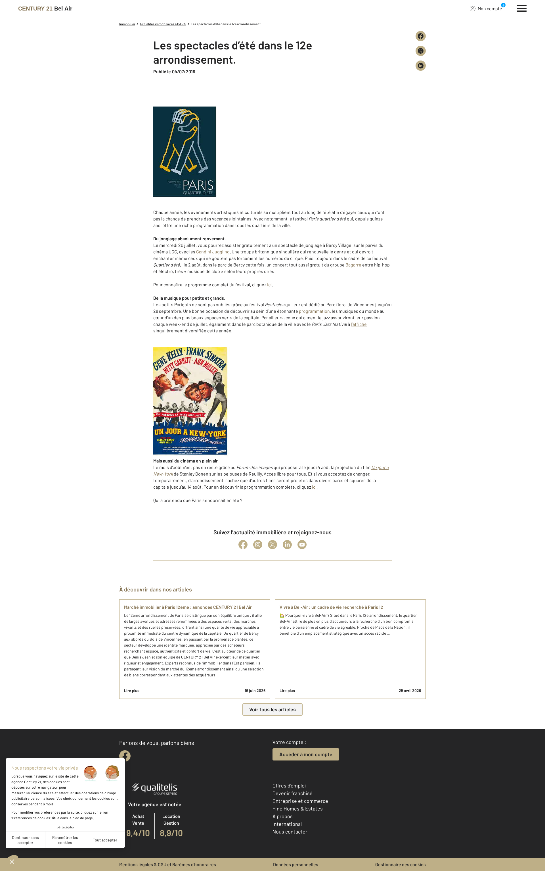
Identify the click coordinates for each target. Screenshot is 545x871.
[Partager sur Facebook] (421, 36)
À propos (282, 816)
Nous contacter (289, 831)
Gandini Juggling (213, 251)
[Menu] (522, 7)
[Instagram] (257, 544)
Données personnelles (295, 864)
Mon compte (490, 8)
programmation (314, 311)
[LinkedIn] (287, 544)
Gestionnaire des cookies (400, 864)
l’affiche (359, 324)
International (287, 824)
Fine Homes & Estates (297, 808)
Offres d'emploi (289, 785)
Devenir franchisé (292, 793)
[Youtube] (302, 544)
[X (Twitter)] (272, 544)
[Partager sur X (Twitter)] (421, 51)
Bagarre (353, 264)
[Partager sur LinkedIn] (421, 66)
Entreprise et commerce (300, 801)
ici (269, 284)
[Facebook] (243, 544)
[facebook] (125, 756)
